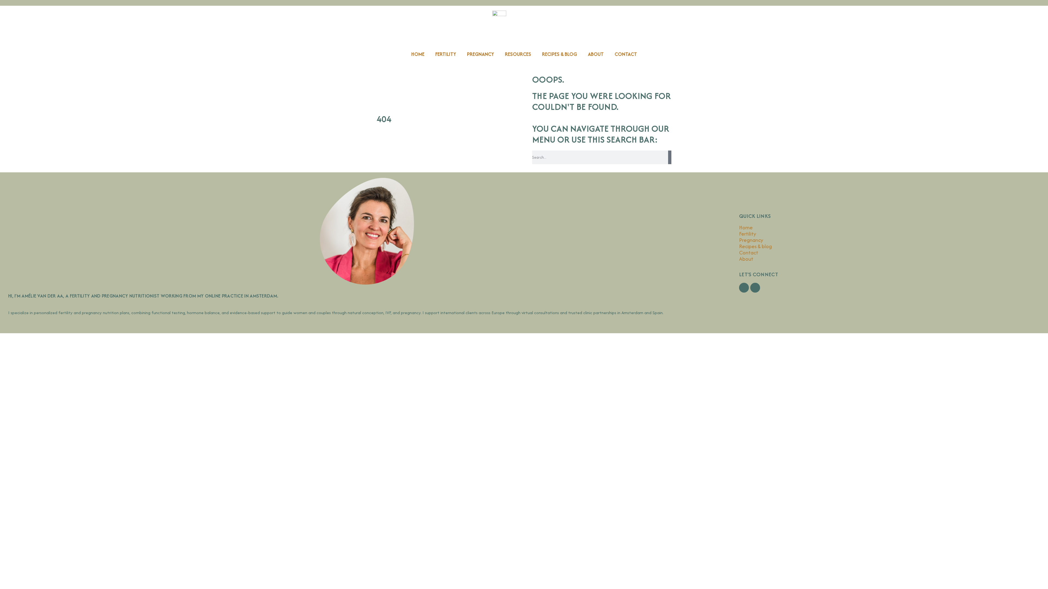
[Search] (669, 157)
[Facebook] (744, 288)
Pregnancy (480, 54)
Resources (518, 54)
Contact (626, 54)
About (596, 54)
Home (417, 54)
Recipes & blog (559, 54)
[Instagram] (755, 288)
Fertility (445, 54)
